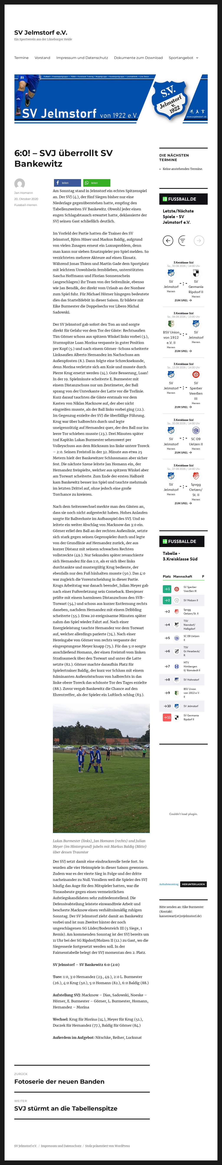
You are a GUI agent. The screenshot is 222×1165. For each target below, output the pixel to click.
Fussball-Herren (25, 205)
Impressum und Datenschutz (82, 58)
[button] (67, 183)
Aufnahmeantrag (168, 884)
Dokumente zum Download (138, 58)
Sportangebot (181, 58)
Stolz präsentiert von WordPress (107, 1146)
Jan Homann (23, 192)
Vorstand (42, 58)
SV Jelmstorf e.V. (40, 32)
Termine (21, 58)
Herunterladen (193, 884)
